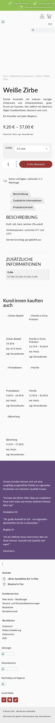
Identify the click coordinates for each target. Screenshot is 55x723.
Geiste (39, 76)
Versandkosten (17, 354)
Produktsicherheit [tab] (23, 207)
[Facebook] (9, 699)
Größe (8, 148)
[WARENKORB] (49, 16)
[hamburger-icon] (50, 24)
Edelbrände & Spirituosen (22, 76)
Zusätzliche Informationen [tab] (27, 200)
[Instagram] (4, 699)
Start (5, 76)
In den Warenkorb (36, 164)
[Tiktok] (15, 699)
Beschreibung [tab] (20, 194)
